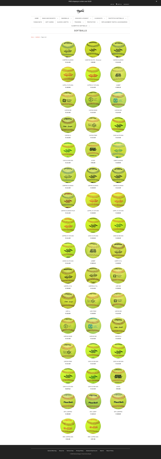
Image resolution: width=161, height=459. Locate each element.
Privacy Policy (79, 450)
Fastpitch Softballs (117, 18)
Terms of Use (70, 450)
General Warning (52, 450)
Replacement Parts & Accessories (114, 22)
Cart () (119, 4)
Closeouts (99, 18)
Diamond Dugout (77, 453)
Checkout (126, 4)
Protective (91, 22)
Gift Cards (50, 22)
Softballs (80, 30)
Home (37, 18)
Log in (112, 4)
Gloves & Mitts (63, 22)
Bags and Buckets (49, 18)
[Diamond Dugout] (80, 11)
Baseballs (66, 18)
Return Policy (109, 450)
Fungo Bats (38, 22)
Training (78, 22)
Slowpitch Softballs (80, 25)
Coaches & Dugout (82, 18)
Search (102, 450)
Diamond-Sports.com (91, 450)
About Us (61, 450)
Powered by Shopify (86, 453)
